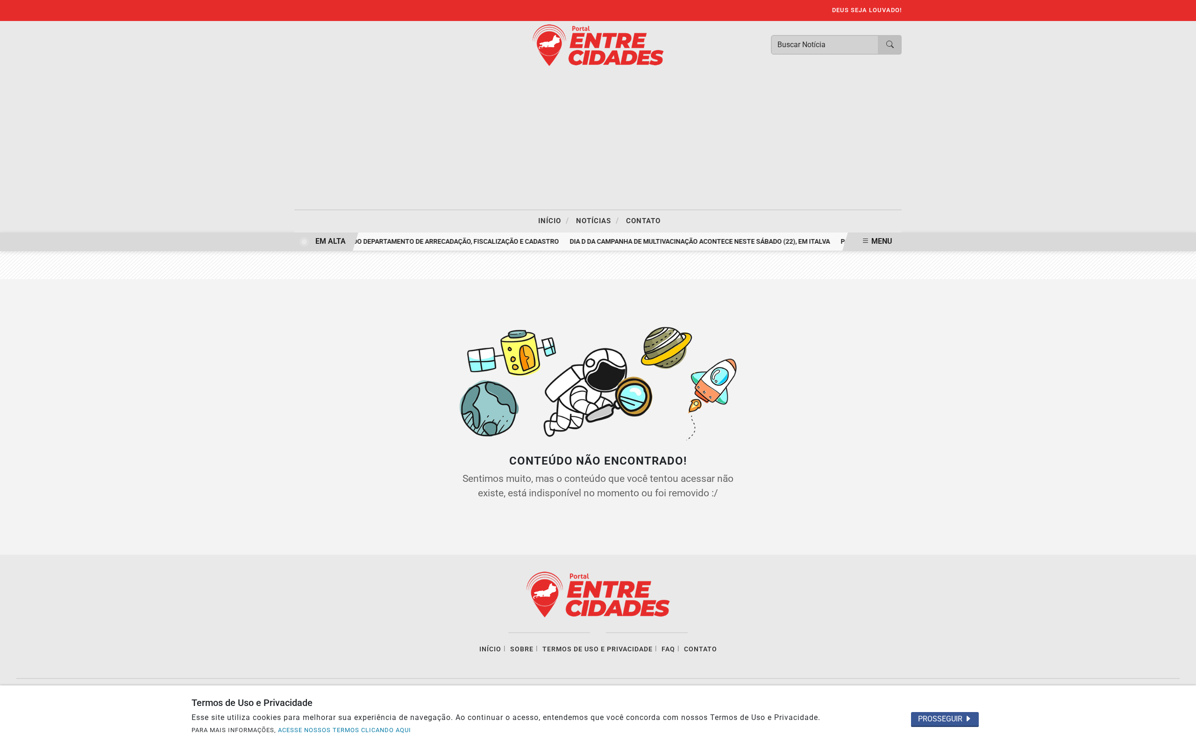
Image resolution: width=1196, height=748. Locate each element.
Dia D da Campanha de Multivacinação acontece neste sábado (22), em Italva (695, 242)
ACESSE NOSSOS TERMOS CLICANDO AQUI (344, 730)
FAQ (668, 649)
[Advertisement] (598, 139)
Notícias (597, 220)
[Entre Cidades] (598, 44)
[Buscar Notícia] (890, 45)
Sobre (522, 649)
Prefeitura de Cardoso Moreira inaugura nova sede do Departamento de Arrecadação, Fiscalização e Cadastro (361, 242)
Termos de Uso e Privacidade (597, 649)
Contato (643, 221)
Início (553, 220)
